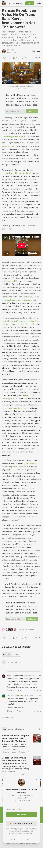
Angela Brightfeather (15, 675)
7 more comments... (9, 717)
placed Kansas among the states (18, 299)
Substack (10, 843)
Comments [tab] (7, 654)
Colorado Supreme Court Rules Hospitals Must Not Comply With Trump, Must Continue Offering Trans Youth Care (14, 761)
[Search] (39, 729)
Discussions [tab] (19, 729)
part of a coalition (18, 466)
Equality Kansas (29, 463)
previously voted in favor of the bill (17, 173)
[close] (36, 779)
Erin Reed (10, 50)
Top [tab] (4, 729)
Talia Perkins (12, 695)
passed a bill (11, 281)
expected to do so (9, 145)
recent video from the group (14, 407)
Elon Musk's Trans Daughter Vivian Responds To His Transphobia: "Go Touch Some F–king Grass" (15, 738)
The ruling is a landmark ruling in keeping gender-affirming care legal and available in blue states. (16, 767)
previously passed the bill (12, 136)
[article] (21, 744)
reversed (31, 296)
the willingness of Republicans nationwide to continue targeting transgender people (21, 323)
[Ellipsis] (40, 675)
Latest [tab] (10, 729)
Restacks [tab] (17, 654)
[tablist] (12, 654)
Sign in (38, 3)
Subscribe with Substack (23, 823)
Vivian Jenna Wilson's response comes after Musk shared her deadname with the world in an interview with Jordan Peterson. (14, 745)
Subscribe (29, 3)
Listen (38, 51)
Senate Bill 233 (14, 120)
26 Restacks (30, 630)
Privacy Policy (28, 833)
